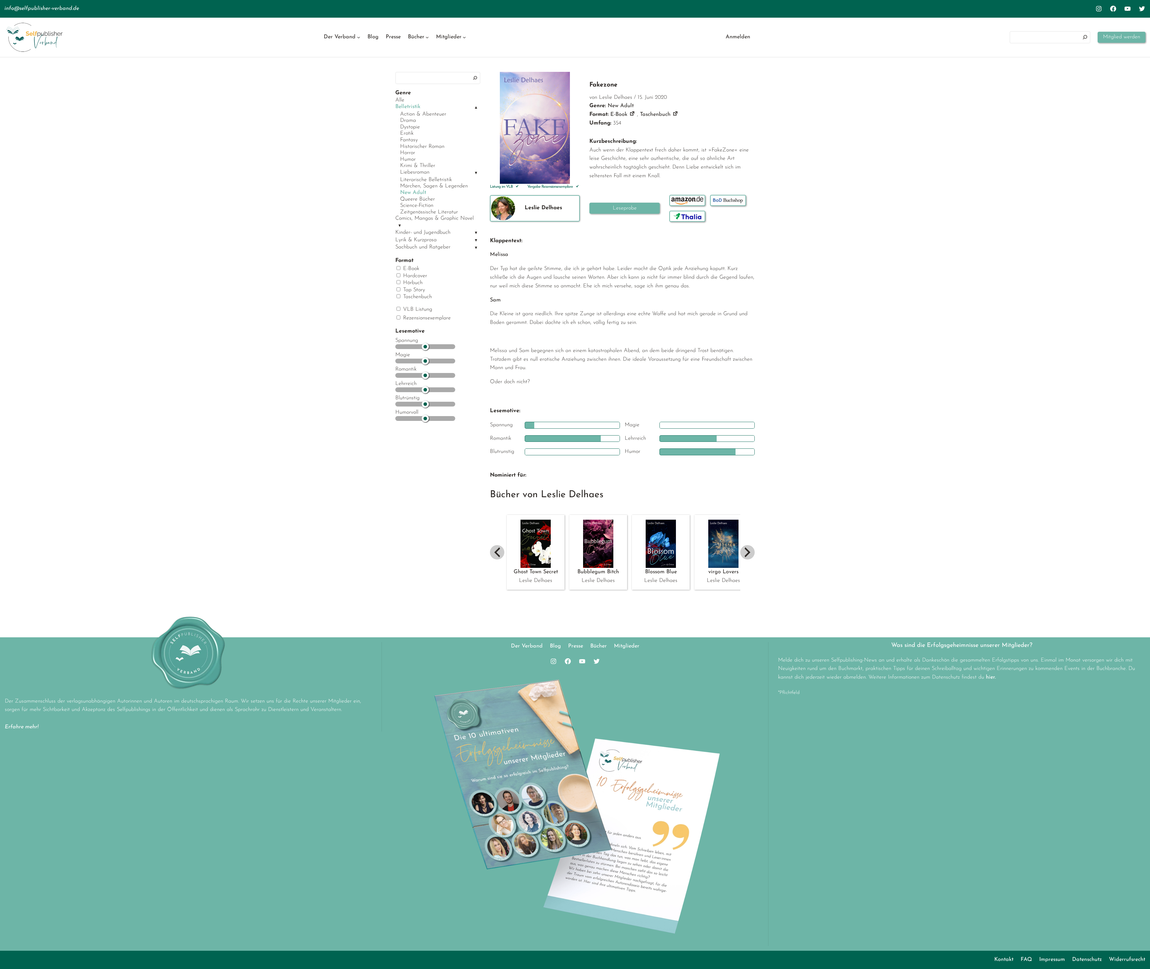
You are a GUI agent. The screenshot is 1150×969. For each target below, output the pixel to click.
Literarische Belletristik (426, 180)
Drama (408, 120)
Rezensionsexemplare (426, 318)
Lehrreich (406, 383)
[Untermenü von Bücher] (427, 37)
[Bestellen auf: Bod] (728, 200)
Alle (399, 100)
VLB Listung (416, 309)
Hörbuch (412, 283)
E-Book (410, 269)
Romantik (406, 369)
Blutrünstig (407, 398)
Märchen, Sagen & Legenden (434, 186)
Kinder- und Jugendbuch (422, 232)
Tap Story (413, 290)
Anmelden (738, 37)
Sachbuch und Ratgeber (422, 247)
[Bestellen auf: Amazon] (687, 200)
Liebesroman (414, 172)
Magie (402, 355)
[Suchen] (1085, 37)
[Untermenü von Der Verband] (358, 37)
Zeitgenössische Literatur (429, 212)
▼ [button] (476, 173)
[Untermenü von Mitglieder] (464, 37)
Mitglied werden (1121, 37)
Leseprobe (625, 208)
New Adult (413, 192)
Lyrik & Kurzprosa (416, 240)
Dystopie (410, 127)
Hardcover (414, 276)
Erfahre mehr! (22, 727)
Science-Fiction (416, 205)
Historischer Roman (422, 146)
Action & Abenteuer (423, 114)
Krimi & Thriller (417, 166)
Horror (407, 153)
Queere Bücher (417, 199)
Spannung (406, 340)
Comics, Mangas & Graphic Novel (434, 218)
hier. (991, 677)
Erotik (407, 133)
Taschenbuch (416, 297)
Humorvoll (406, 412)
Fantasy (409, 140)
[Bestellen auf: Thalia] (687, 216)
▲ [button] (476, 108)
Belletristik (407, 107)
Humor (408, 159)
